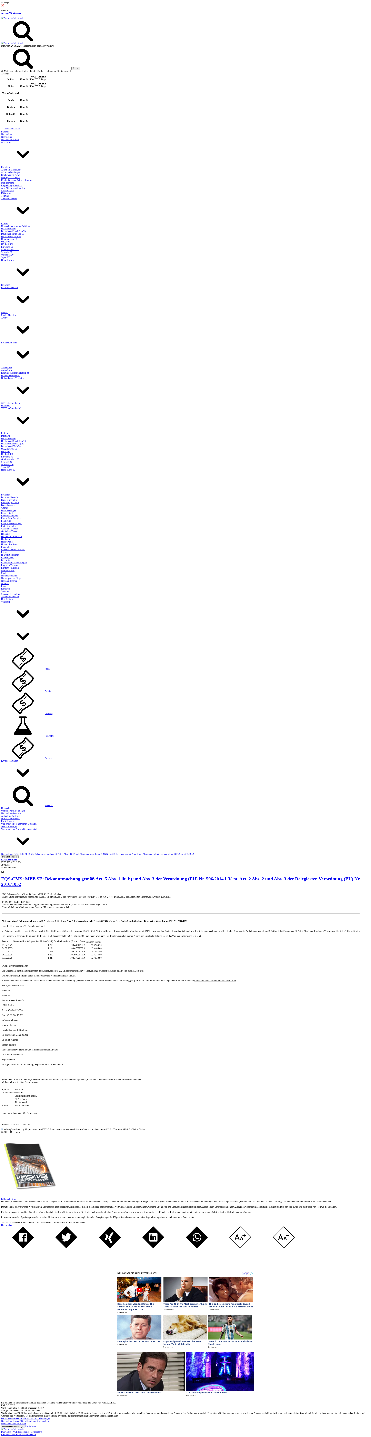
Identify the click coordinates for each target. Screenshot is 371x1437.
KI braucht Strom (9, 1199)
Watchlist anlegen (9, 826)
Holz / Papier (7, 541)
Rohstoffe (5, 588)
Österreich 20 (7, 254)
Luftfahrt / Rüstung (10, 568)
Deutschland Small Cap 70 (13, 231)
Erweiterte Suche (12, 128)
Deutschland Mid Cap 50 (12, 234)
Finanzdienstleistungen (11, 523)
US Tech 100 (7, 244)
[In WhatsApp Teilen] (197, 1247)
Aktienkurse (6, 367)
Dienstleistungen (8, 510)
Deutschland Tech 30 (11, 236)
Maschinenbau (7, 570)
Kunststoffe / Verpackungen (14, 562)
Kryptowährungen (9, 761)
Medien (4, 312)
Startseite (5, 131)
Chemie (4, 508)
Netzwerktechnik (9, 581)
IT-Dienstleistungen (10, 555)
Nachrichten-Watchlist (11, 813)
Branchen (5, 285)
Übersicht (5, 405)
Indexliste (5, 436)
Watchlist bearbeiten (10, 818)
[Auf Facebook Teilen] (23, 1247)
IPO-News (6, 193)
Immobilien (6, 547)
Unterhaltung (7, 599)
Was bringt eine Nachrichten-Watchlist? (19, 824)
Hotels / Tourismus (9, 544)
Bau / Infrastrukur (9, 500)
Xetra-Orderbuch (23, 1418)
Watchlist (49, 805)
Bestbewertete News (10, 175)
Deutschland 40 (8, 228)
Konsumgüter (7, 557)
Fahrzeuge (6, 521)
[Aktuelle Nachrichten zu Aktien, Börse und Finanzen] (12, 18)
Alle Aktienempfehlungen (13, 188)
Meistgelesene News (10, 177)
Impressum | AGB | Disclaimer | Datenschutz (21, 1432)
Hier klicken (6, 1225)
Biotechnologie (8, 505)
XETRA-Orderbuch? (11, 408)
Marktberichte (7, 183)
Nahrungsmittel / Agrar (11, 578)
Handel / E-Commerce (11, 536)
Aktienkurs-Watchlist (10, 816)
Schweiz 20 (6, 252)
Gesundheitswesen (9, 528)
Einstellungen (7, 821)
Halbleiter (5, 534)
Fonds (47, 669)
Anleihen (49, 691)
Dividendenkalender (10, 375)
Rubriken (5, 167)
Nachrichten (6, 134)
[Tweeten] (66, 1247)
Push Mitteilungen (9, 857)
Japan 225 (5, 257)
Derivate (48, 713)
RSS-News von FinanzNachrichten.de (18, 1434)
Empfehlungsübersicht (11, 185)
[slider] (5, 870)
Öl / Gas (5, 583)
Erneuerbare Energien (11, 518)
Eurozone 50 (7, 247)
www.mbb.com (9, 1025)
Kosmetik (5, 560)
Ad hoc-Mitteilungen (11, 13)
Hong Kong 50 (8, 260)
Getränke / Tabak (9, 531)
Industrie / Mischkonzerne (13, 549)
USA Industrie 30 (9, 239)
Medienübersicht (8, 315)
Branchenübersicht (9, 287)
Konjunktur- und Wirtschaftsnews (16, 180)
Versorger (5, 602)
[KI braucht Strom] (28, 1196)
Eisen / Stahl (7, 513)
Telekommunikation (10, 596)
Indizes (4, 223)
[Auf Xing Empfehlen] (110, 1247)
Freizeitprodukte (8, 526)
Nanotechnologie (9, 575)
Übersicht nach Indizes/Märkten (15, 226)
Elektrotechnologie (9, 515)
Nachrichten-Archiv (17, 1423)
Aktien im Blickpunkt (11, 169)
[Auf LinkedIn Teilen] (153, 1247)
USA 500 (5, 241)
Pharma (4, 586)
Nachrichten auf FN (10, 139)
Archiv (4, 317)
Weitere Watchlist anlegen (13, 810)
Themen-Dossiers (9, 198)
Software (5, 591)
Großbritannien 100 (10, 249)
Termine (5, 196)
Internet (4, 552)
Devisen (48, 758)
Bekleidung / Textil (10, 502)
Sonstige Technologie (11, 594)
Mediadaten (30, 1426)
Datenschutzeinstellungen (13, 1426)
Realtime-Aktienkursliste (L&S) (15, 373)
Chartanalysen (7, 190)
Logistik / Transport (10, 565)
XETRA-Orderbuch (10, 403)
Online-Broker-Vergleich (12, 378)
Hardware (5, 539)
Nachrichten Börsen (10, 1421)
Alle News (6, 142)
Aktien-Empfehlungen (29, 1421)
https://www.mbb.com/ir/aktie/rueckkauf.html (215, 980)
